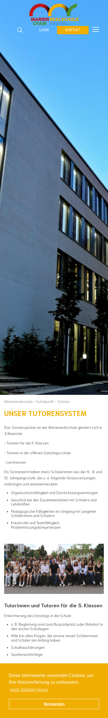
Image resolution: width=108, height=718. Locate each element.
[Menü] (95, 30)
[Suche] (20, 30)
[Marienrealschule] (54, 15)
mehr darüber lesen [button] (29, 689)
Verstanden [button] (54, 704)
